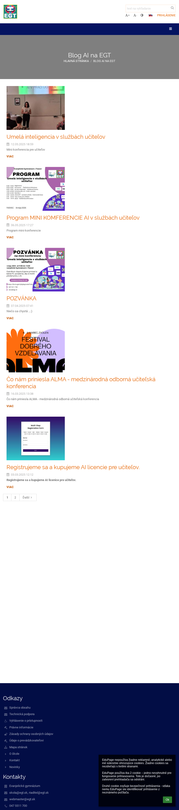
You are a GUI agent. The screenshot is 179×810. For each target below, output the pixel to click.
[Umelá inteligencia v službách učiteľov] (89, 108)
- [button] (136, 15)
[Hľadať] (172, 7)
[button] (142, 15)
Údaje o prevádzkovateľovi (26, 740)
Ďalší (26, 497)
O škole (14, 753)
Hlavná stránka (76, 61)
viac (10, 156)
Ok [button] (167, 799)
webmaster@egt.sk (22, 799)
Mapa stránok (18, 747)
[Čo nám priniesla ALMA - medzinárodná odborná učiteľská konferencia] (89, 351)
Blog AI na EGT (104, 61)
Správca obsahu (20, 707)
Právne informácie (21, 727)
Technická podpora (21, 714)
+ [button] (129, 15)
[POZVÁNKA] (89, 270)
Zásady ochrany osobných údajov (31, 734)
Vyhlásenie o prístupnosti (25, 720)
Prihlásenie (166, 15)
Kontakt (14, 760)
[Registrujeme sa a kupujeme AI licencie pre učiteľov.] (89, 438)
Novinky (14, 767)
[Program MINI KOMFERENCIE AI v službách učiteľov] (89, 189)
